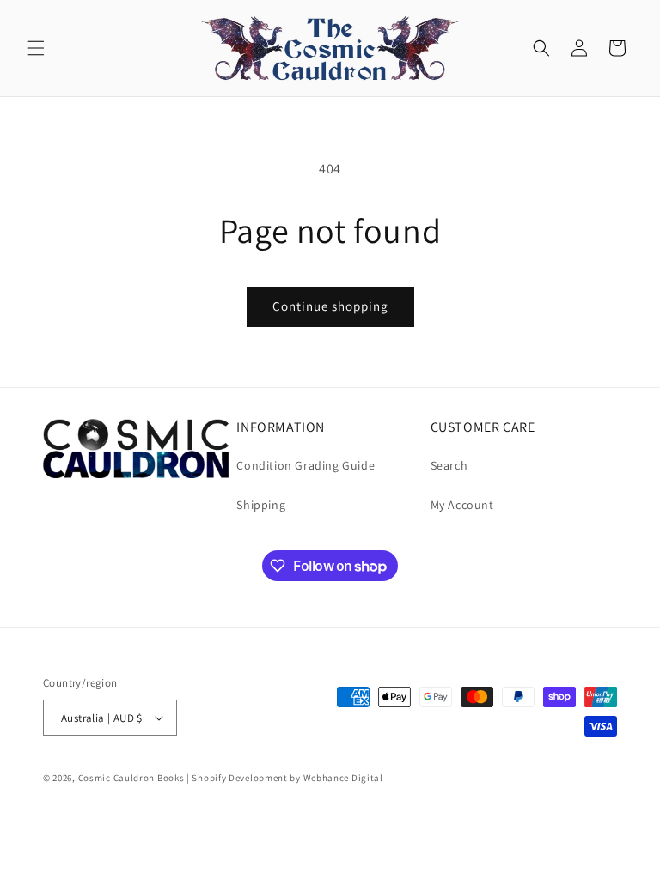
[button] (36, 48)
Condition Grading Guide (305, 465)
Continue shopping (330, 306)
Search (449, 465)
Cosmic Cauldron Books (131, 778)
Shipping (260, 504)
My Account (462, 504)
